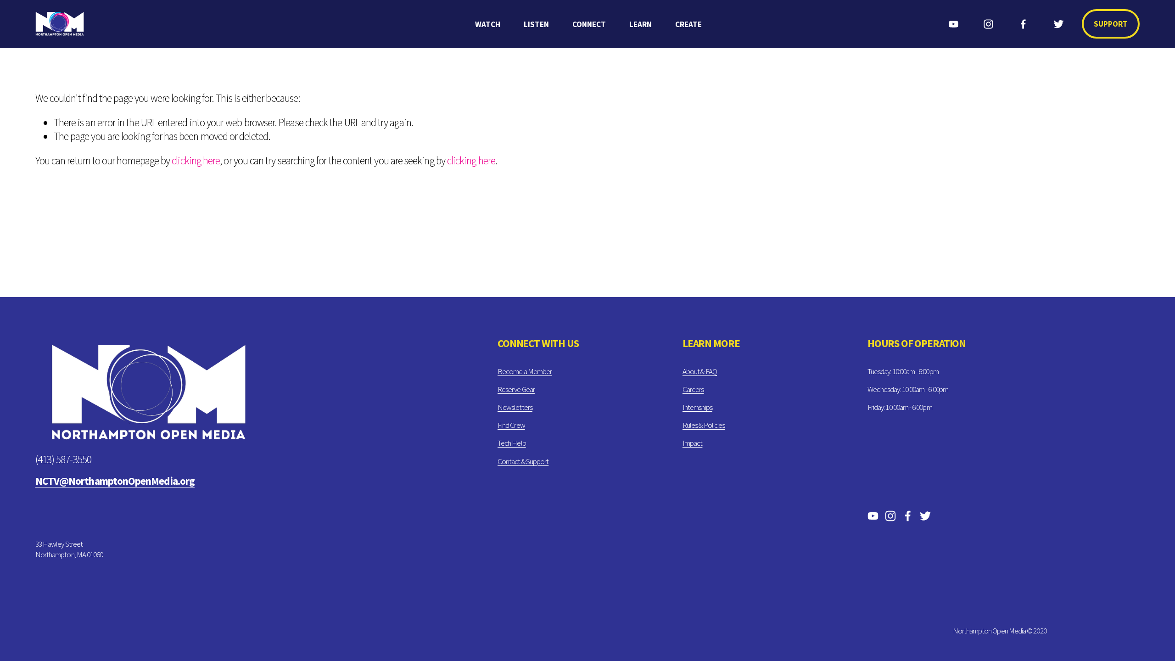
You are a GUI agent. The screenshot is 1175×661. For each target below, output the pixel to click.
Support (1111, 24)
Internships (697, 407)
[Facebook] (1023, 24)
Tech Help (512, 443)
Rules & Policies (704, 425)
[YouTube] (953, 24)
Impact (692, 443)
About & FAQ (700, 371)
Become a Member (525, 371)
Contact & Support (523, 461)
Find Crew (511, 425)
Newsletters (515, 407)
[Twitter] (1058, 24)
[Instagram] (988, 24)
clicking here (196, 160)
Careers (693, 389)
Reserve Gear (516, 389)
